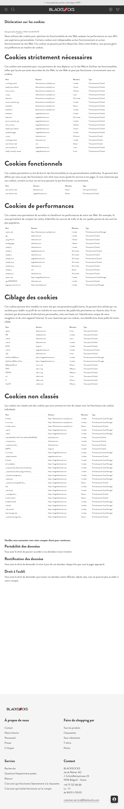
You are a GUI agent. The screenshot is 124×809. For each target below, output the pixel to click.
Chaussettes (70, 733)
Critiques (9, 748)
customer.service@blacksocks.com (81, 800)
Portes (67, 748)
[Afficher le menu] (6, 9)
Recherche (10, 768)
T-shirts (67, 743)
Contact (9, 728)
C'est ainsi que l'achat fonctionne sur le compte (28, 789)
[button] (12, 9)
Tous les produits (72, 728)
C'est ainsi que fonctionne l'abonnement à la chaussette (32, 784)
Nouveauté (10, 738)
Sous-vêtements (72, 738)
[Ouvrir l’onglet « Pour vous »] (114, 799)
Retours (9, 779)
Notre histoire (12, 733)
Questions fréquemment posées (20, 773)
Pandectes (19, 31)
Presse (8, 743)
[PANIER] (117, 9)
